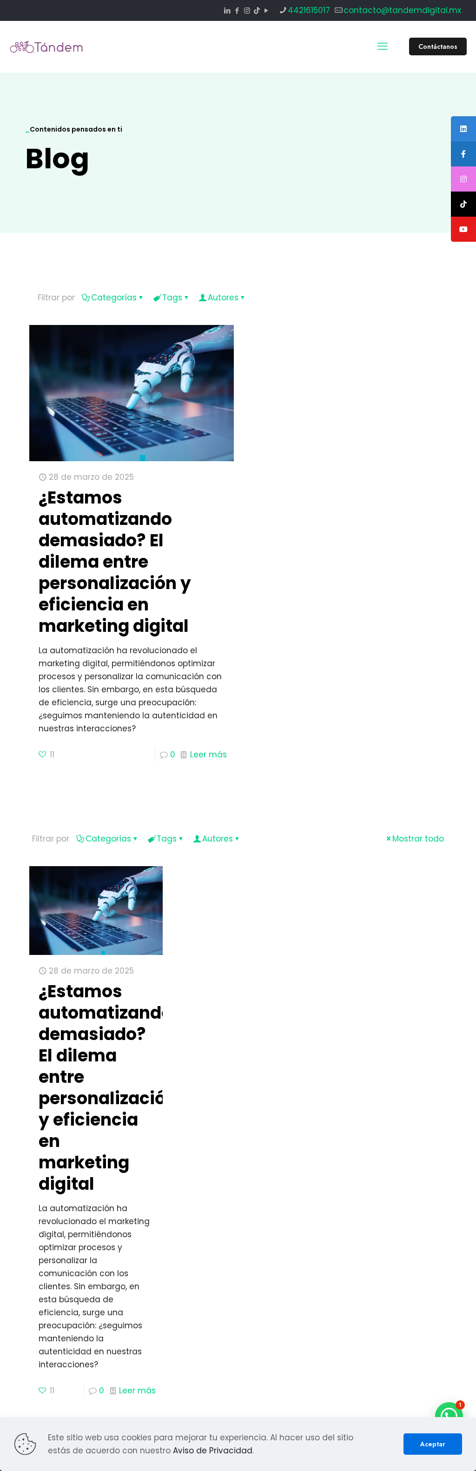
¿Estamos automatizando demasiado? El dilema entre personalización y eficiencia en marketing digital (115, 562)
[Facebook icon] (237, 10)
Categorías (114, 297)
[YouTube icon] (266, 10)
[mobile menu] (382, 46)
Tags (172, 297)
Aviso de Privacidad (212, 1450)
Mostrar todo (418, 838)
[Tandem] (46, 46)
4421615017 (309, 10)
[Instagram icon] (247, 10)
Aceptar (432, 1444)
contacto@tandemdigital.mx (402, 10)
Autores (223, 297)
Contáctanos (437, 46)
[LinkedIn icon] (227, 10)
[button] (449, 1416)
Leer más (208, 754)
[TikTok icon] (256, 10)
